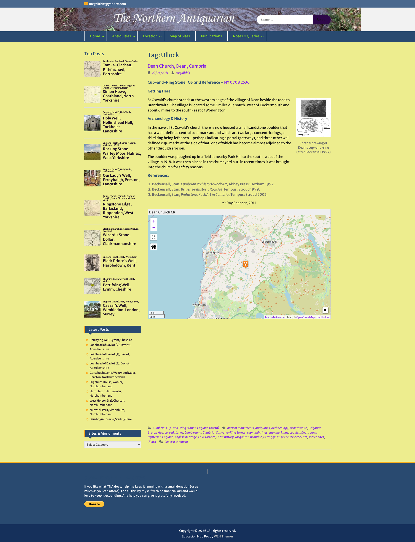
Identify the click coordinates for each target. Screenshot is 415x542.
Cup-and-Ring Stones (181, 428)
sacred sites (316, 437)
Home (95, 36)
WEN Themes (223, 536)
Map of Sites (180, 36)
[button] (245, 264)
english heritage (186, 437)
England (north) (208, 428)
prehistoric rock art (294, 437)
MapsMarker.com (275, 317)
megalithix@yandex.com (107, 4)
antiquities (262, 428)
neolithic (256, 437)
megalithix (183, 73)
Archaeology (279, 428)
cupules (295, 432)
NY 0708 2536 (237, 82)
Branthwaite (298, 428)
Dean (304, 432)
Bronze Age (155, 432)
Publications (211, 36)
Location (150, 36)
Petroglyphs (271, 437)
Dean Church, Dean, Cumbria (177, 66)
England (167, 437)
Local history (225, 437)
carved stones (174, 432)
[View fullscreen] (153, 237)
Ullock (152, 442)
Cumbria (158, 428)
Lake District (206, 437)
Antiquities (121, 36)
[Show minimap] (325, 310)
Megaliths (242, 437)
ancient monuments (240, 428)
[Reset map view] (153, 246)
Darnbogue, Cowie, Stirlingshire (111, 419)
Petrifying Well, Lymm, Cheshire (111, 340)
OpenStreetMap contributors (312, 317)
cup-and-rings (257, 432)
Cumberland (193, 432)
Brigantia (314, 428)
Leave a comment (176, 442)
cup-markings (278, 432)
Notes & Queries (246, 36)
